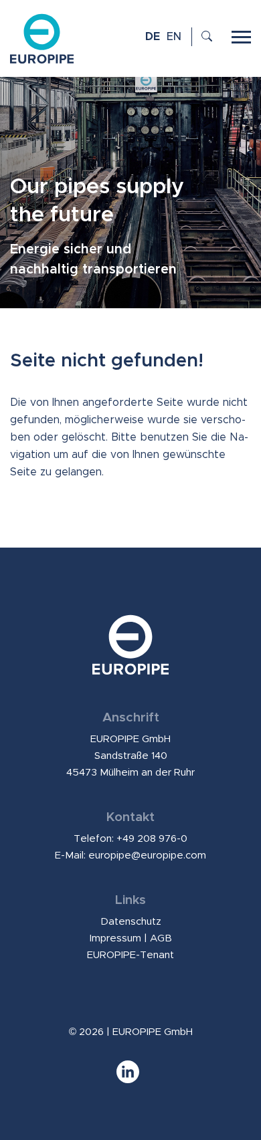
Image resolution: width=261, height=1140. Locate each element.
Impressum (115, 938)
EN (174, 36)
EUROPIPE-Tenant (130, 955)
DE (152, 36)
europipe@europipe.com (147, 855)
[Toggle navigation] (241, 35)
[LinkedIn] (130, 1078)
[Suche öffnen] (204, 36)
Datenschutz (130, 922)
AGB (161, 938)
